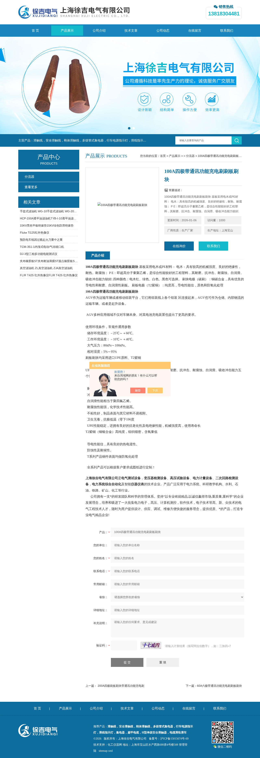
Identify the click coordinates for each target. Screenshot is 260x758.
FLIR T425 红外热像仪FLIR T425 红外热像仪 (49, 275)
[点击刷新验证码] (151, 645)
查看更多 (31, 187)
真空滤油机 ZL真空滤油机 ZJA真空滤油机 (46, 268)
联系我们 (226, 30)
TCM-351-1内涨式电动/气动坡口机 (42, 246)
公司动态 (162, 30)
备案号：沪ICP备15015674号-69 (168, 738)
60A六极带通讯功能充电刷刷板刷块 (219, 685)
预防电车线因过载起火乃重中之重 (41, 239)
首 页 (35, 30)
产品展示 (67, 30)
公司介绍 (99, 30)
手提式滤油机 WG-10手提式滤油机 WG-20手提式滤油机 (49, 211)
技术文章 (131, 30)
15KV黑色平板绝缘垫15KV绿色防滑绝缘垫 (47, 225)
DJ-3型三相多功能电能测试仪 (38, 254)
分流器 (190, 155)
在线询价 (179, 246)
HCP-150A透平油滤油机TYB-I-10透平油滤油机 (49, 218)
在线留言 (194, 30)
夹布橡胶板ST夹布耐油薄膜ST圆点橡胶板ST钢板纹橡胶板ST (49, 261)
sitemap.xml (106, 750)
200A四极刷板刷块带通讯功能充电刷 (121, 685)
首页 (163, 155)
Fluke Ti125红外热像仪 (34, 232)
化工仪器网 (115, 744)
